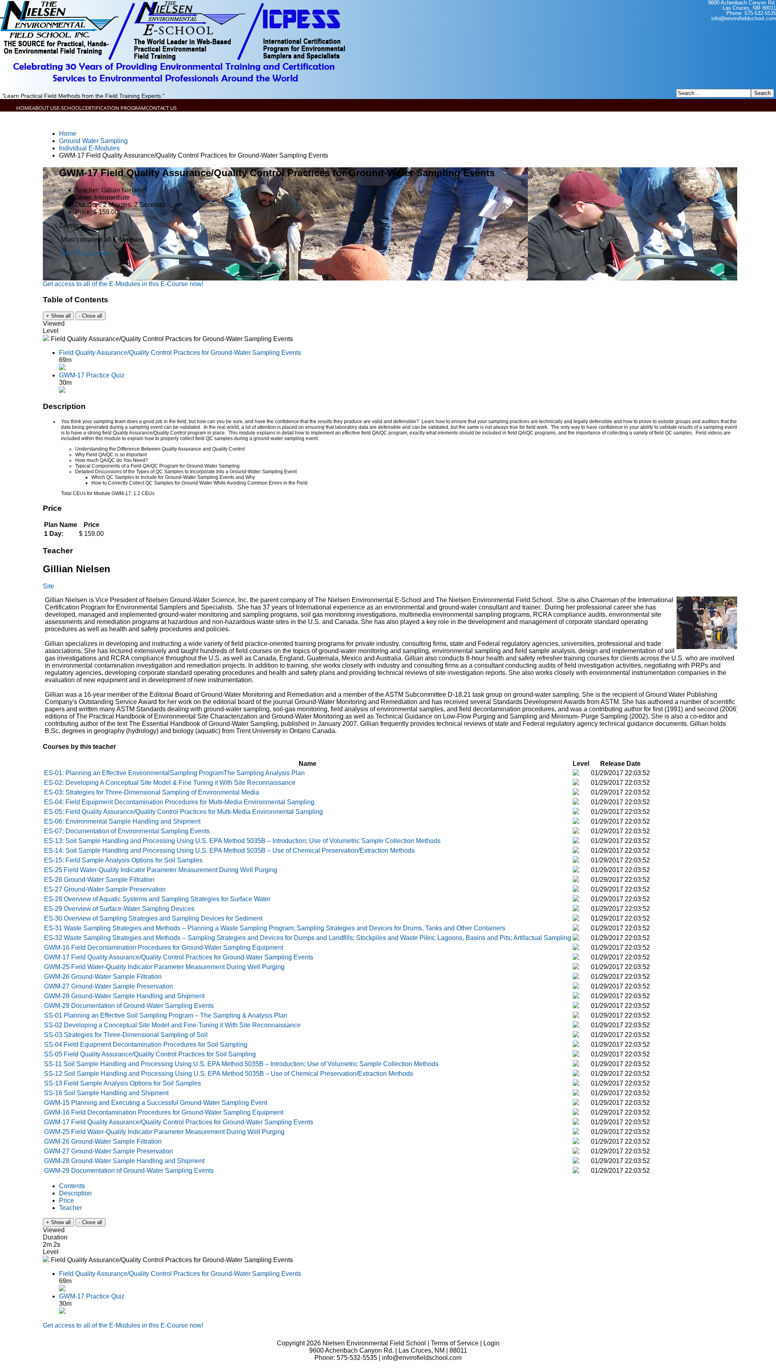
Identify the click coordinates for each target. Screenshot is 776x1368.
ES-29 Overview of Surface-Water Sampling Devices (119, 908)
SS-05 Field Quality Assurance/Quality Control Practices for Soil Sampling (150, 1054)
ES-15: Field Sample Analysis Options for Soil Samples (123, 860)
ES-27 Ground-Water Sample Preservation (105, 889)
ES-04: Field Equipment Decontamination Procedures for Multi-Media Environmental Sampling (179, 802)
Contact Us (161, 108)
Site (48, 586)
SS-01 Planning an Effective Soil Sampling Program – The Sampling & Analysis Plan (165, 1015)
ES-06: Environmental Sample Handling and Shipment (122, 821)
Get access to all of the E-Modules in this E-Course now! (123, 283)
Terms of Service (455, 1343)
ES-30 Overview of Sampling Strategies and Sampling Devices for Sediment (153, 918)
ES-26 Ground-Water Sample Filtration (99, 879)
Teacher (70, 1207)
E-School (69, 108)
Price (66, 1200)
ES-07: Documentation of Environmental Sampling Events (127, 831)
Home (24, 108)
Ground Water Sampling (93, 140)
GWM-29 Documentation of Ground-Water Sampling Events (129, 1005)
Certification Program (114, 108)
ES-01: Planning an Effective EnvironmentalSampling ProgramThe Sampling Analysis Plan (174, 772)
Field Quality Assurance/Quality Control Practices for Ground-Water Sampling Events (171, 338)
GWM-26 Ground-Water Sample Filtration (103, 976)
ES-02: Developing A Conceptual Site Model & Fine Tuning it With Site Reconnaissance (169, 782)
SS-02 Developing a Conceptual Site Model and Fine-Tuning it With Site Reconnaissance (172, 1025)
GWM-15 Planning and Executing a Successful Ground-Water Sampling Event (155, 1102)
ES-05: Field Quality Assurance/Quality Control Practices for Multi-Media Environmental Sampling (183, 811)
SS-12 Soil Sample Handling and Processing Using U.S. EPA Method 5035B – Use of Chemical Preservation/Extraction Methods (228, 1073)
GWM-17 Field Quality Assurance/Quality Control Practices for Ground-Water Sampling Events (178, 957)
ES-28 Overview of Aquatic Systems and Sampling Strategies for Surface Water (157, 899)
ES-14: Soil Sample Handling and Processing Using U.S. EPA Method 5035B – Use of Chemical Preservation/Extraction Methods (229, 850)
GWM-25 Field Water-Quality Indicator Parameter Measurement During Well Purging (164, 966)
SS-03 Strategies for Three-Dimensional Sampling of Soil (126, 1034)
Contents (72, 1186)
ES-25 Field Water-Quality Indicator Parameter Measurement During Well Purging (160, 869)
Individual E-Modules (89, 148)
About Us (44, 108)
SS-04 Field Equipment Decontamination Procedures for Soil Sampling (145, 1044)
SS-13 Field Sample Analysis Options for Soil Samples (122, 1083)
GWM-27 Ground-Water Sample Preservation (108, 986)
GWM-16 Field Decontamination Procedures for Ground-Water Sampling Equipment (163, 947)
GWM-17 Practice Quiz (91, 375)
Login (491, 1343)
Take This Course (84, 253)
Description (75, 1193)
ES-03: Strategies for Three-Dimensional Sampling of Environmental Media (151, 792)
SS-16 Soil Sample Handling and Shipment (106, 1093)
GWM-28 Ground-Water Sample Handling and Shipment (124, 996)
